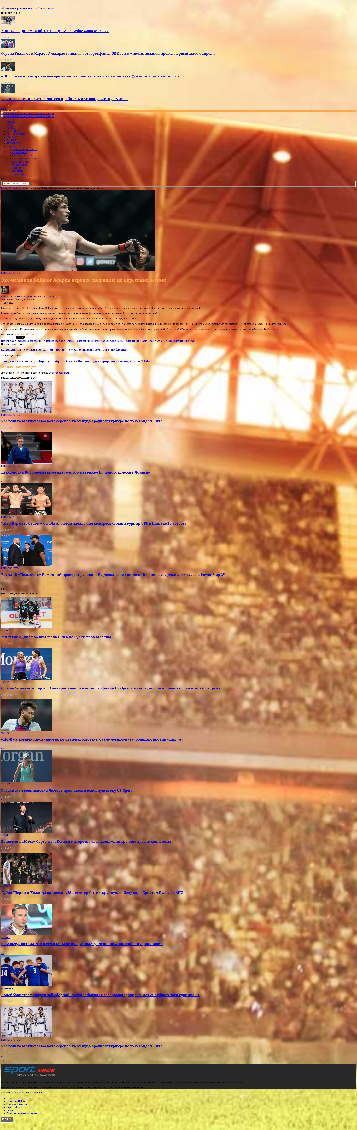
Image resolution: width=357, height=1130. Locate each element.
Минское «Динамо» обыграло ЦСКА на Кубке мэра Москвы (55, 31)
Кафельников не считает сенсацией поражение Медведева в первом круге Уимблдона (63, 349)
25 (2, 430)
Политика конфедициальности (24, 1113)
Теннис (11, 140)
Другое (11, 146)
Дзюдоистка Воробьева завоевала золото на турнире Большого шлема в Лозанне (75, 472)
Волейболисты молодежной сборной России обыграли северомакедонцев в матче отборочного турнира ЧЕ (100, 995)
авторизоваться (60, 372)
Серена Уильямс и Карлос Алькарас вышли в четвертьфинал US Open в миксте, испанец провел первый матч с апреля (108, 53)
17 (2, 748)
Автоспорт (13, 143)
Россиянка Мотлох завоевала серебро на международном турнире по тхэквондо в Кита (81, 421)
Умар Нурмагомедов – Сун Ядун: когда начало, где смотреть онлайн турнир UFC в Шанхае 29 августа (93, 523)
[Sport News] (27, 8)
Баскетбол (13, 131)
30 (2, 851)
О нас (10, 1097)
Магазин (12, 121)
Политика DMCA (16, 1101)
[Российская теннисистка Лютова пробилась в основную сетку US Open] (8, 92)
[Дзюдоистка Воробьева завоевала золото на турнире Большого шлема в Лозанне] (26, 462)
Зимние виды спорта (24, 149)
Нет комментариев (44, 296)
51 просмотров (9, 296)
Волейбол (13, 137)
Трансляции (19, 173)
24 (2, 902)
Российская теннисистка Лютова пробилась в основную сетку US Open (64, 99)
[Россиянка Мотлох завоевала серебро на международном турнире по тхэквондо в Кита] (26, 411)
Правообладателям (17, 1104)
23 (2, 533)
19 (2, 481)
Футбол (11, 124)
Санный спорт (20, 164)
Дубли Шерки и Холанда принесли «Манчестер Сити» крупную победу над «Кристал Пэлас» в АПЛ (92, 893)
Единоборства (16, 134)
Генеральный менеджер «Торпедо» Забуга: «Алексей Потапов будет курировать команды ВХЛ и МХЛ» (75, 361)
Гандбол (16, 167)
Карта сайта (13, 1107)
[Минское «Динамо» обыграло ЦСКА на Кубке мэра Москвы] (8, 24)
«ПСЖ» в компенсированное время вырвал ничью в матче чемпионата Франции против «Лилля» (90, 76)
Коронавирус (19, 152)
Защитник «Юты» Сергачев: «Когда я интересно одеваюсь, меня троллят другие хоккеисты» (87, 841)
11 (2, 697)
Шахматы (17, 170)
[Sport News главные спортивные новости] (29, 1076)
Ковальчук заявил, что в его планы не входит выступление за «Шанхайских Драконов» (82, 944)
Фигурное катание (22, 155)
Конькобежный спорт (24, 158)
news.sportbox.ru (24, 334)
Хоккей (11, 127)
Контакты (12, 1110)
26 (2, 800)
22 (2, 953)
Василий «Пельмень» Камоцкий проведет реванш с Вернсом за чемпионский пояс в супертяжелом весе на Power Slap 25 (113, 575)
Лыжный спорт (21, 161)
